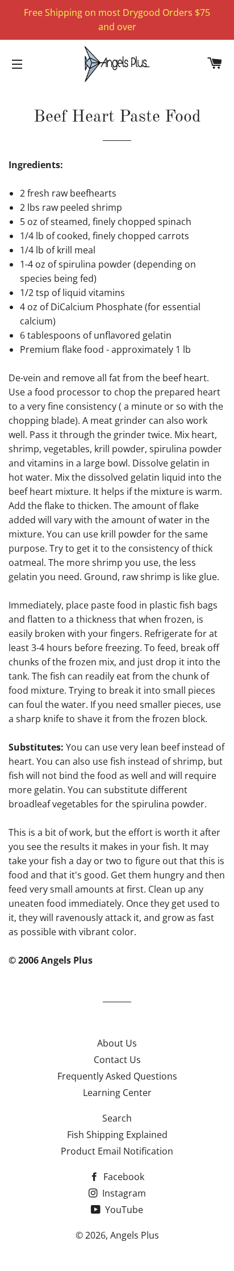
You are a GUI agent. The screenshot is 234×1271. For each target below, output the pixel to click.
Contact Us (117, 1059)
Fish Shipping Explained (117, 1134)
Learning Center (117, 1092)
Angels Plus (134, 1235)
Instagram (123, 1193)
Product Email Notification (117, 1151)
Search (117, 1118)
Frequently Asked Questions (117, 1076)
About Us (117, 1043)
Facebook (122, 1176)
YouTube (123, 1209)
